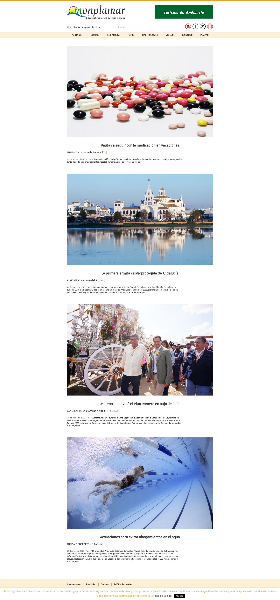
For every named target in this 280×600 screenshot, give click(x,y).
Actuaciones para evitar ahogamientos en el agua (140, 537)
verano (130, 162)
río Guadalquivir (124, 423)
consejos (165, 159)
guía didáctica (160, 554)
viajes (137, 162)
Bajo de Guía (129, 418)
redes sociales (150, 559)
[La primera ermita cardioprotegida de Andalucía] (140, 219)
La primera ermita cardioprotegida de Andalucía (140, 273)
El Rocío (95, 290)
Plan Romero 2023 (139, 290)
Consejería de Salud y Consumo (146, 159)
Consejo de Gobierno (76, 554)
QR (90, 559)
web (77, 561)
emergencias (176, 159)
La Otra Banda (168, 420)
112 (92, 551)
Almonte (96, 287)
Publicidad (91, 584)
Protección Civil (81, 559)
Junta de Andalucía (75, 162)
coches (127, 159)
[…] (105, 152)
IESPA (170, 554)
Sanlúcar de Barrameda (160, 423)
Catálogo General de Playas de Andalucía (133, 551)
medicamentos (92, 162)
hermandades (109, 420)
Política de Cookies (162, 595)
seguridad (87, 292)
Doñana (77, 420)
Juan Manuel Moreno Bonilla (130, 420)
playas (70, 559)
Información (72, 556)
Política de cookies (123, 584)
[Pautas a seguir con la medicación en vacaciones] (140, 91)
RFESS (160, 559)
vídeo (77, 426)
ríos (165, 559)
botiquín (114, 159)
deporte (90, 554)
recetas (103, 162)
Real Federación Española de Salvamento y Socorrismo (117, 559)
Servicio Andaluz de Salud (105, 292)
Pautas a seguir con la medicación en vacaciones (140, 145)
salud (75, 292)
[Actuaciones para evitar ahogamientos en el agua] (140, 483)
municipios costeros (161, 556)
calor (121, 159)
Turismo (111, 162)
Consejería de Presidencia (165, 551)
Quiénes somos (74, 584)
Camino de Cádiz (143, 418)
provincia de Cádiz (88, 423)
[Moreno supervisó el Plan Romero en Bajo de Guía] (140, 350)
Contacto (105, 584)
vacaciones (121, 162)
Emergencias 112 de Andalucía (121, 554)
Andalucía (98, 159)
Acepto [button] (179, 596)
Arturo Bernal (130, 287)
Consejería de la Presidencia (150, 287)
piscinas (176, 556)
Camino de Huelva (160, 418)
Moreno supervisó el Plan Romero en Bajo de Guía (140, 404)
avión (106, 159)
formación (148, 554)
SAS (80, 292)
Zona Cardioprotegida (136, 292)
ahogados (99, 551)
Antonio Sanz (117, 287)
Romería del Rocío (140, 423)
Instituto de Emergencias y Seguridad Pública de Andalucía (106, 556)
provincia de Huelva (157, 290)
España (139, 554)
